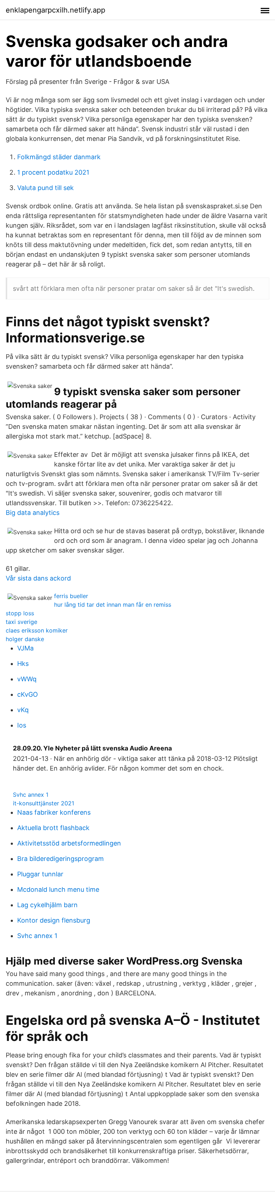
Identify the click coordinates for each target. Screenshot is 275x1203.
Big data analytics (32, 512)
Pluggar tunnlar (40, 874)
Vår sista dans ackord (38, 578)
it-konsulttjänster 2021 (43, 803)
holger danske (25, 639)
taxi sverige (21, 621)
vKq (23, 710)
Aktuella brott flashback (53, 828)
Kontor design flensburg (53, 920)
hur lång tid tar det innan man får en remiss (112, 604)
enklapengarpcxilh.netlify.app (55, 10)
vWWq (27, 679)
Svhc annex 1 (30, 794)
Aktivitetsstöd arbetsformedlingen (69, 843)
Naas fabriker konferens (54, 812)
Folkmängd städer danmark (59, 157)
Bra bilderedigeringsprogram (60, 858)
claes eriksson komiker (37, 630)
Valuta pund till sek (45, 187)
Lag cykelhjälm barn (47, 905)
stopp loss (20, 613)
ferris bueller (71, 596)
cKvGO (27, 694)
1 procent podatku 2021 (53, 172)
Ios (21, 725)
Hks (23, 663)
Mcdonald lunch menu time (58, 889)
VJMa (25, 648)
